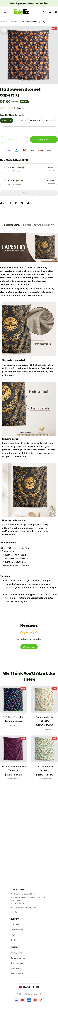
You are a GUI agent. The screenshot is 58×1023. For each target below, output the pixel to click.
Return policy (16, 968)
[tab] (22, 80)
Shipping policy (17, 963)
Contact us (15, 924)
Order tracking (17, 929)
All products (13, 21)
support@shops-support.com (23, 907)
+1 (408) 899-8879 (19, 903)
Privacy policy (17, 952)
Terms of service (18, 958)
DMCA (13, 940)
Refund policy (17, 973)
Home (2, 21)
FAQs (13, 934)
